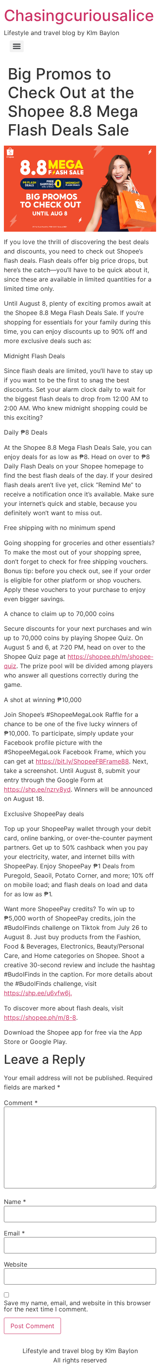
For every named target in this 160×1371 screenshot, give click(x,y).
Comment (21, 1103)
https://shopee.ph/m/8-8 (40, 1017)
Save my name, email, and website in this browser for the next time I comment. (77, 1306)
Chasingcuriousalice (79, 15)
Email (14, 1233)
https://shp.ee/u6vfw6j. (38, 993)
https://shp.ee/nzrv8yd (37, 789)
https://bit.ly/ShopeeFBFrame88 (82, 761)
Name (15, 1202)
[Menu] (17, 46)
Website (15, 1264)
